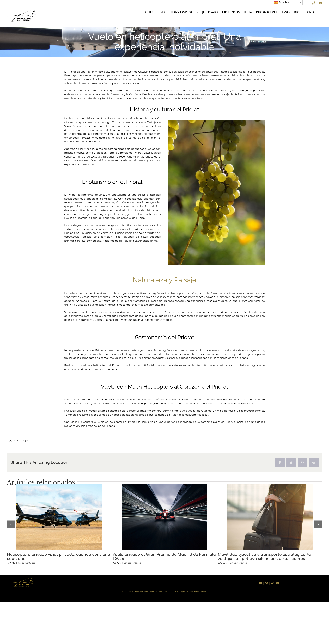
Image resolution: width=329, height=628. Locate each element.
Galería (65, 517)
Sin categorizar (24, 440)
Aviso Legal (179, 591)
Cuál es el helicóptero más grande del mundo (53, 517)
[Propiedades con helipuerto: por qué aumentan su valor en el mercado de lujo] (270, 517)
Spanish (283, 2)
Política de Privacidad (161, 591)
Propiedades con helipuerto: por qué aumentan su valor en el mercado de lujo (264, 517)
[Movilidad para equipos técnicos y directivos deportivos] (164, 517)
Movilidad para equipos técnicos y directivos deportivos (158, 517)
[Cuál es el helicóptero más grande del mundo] (59, 517)
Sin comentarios (27, 558)
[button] (11, 524)
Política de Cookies (197, 591)
